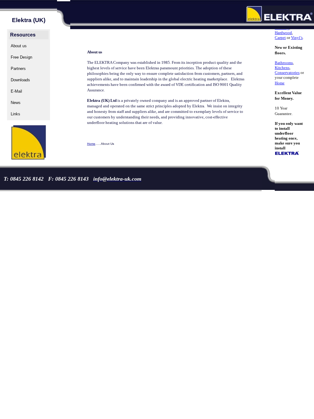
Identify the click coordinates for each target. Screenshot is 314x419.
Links (15, 114)
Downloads (20, 80)
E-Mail (16, 91)
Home (91, 143)
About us (19, 46)
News (16, 102)
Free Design (21, 57)
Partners (18, 68)
